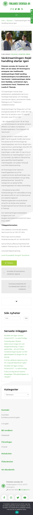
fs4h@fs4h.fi (25, 490)
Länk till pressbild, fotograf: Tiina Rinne (15, 255)
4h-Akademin (7, 470)
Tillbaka (9, 263)
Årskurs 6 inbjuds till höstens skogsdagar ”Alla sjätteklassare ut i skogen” (16, 374)
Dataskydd (5, 435)
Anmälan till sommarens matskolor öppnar (16, 273)
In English (5, 424)
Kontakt (5, 410)
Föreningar (6, 442)
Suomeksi (5, 415)
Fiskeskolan (7, 462)
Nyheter (22, 54)
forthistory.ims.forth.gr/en (10, 417)
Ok (17, 512)
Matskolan (6, 454)
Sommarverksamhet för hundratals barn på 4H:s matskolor (17, 286)
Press (28, 54)
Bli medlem (7, 430)
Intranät (4, 447)
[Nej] (31, 508)
